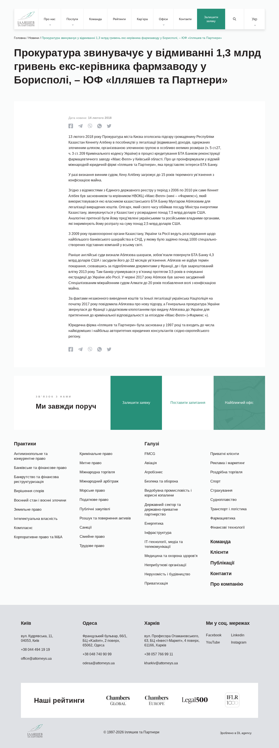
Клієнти (219, 552)
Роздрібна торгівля (226, 472)
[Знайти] (234, 19)
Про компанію (226, 584)
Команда (95, 19)
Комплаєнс (23, 528)
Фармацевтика (222, 518)
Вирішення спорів (29, 491)
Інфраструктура (158, 533)
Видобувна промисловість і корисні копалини (168, 492)
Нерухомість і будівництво (167, 574)
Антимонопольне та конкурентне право (31, 456)
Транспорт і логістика (228, 509)
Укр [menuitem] (254, 19)
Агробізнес (154, 472)
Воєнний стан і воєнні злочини (40, 500)
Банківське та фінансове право (40, 468)
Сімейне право (92, 537)
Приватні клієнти (224, 454)
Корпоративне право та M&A (38, 537)
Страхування (221, 490)
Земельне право (27, 509)
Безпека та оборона (161, 481)
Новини (33, 38)
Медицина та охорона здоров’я (171, 556)
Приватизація (156, 583)
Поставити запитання (187, 402)
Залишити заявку (211, 19)
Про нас (49, 19)
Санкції (86, 527)
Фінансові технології (227, 527)
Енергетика (154, 523)
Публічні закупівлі (95, 509)
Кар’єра (142, 19)
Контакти (185, 19)
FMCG (150, 454)
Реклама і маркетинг (227, 463)
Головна (20, 38)
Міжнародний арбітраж (99, 481)
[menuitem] (254, 19)
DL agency (244, 733)
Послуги (72, 19)
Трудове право (92, 546)
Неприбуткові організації (165, 565)
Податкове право (94, 500)
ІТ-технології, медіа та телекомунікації (164, 544)
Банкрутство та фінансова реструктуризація (36, 479)
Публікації (222, 563)
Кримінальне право (96, 454)
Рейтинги (119, 19)
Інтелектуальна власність (36, 519)
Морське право (92, 490)
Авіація (151, 463)
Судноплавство (223, 500)
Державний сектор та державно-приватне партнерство (163, 509)
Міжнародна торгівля (97, 472)
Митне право (90, 463)
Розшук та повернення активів (105, 518)
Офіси (163, 19)
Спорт (215, 481)
